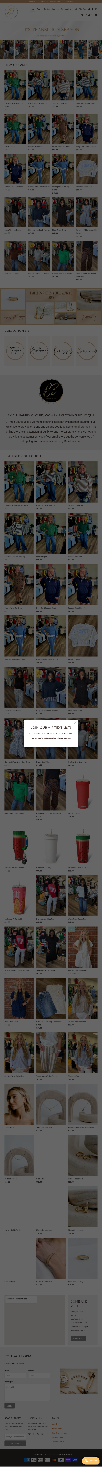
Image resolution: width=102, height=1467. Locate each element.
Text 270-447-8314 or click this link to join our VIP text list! (51, 733)
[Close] (75, 722)
